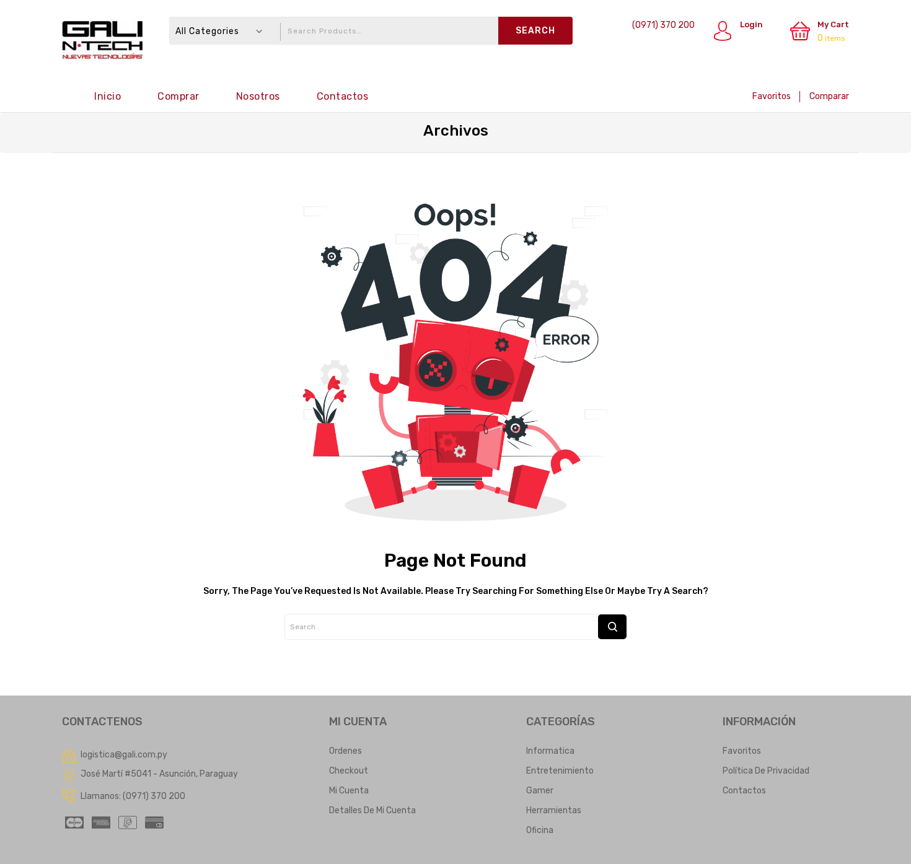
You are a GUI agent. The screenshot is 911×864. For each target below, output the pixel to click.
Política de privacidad (766, 771)
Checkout (348, 771)
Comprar (178, 96)
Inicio (107, 96)
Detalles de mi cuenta (372, 810)
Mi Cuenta (349, 790)
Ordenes (345, 751)
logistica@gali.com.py (124, 754)
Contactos (343, 96)
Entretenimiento (560, 771)
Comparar (829, 96)
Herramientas (553, 810)
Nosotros (258, 96)
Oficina (539, 830)
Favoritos (771, 96)
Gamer (539, 790)
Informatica (550, 751)
